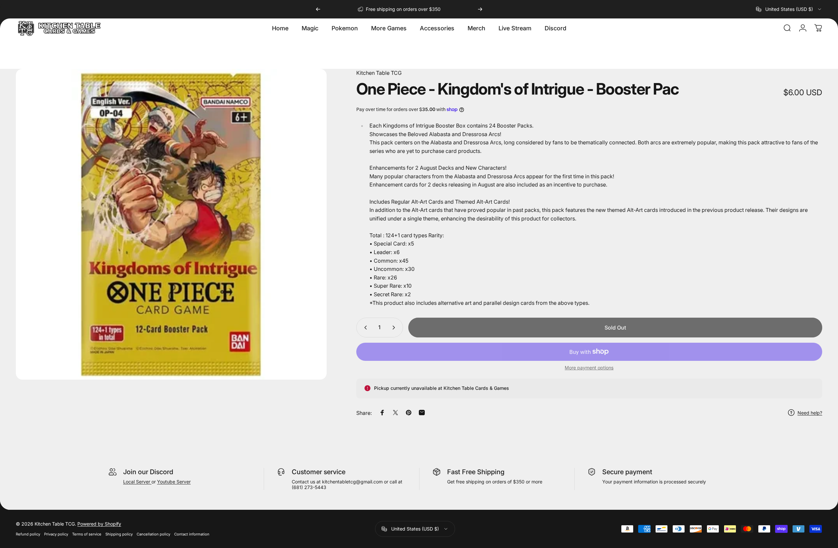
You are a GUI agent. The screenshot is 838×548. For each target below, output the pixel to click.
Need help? (809, 412)
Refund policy (28, 534)
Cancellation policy (153, 534)
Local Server (137, 481)
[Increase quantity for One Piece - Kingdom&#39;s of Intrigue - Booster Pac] (395, 327)
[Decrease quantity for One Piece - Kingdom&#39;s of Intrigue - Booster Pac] (364, 327)
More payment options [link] (589, 367)
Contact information (191, 534)
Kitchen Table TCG (379, 73)
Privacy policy (56, 534)
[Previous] (318, 9)
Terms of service (86, 534)
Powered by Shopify (99, 524)
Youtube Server (174, 481)
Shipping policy (119, 534)
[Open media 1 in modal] (171, 224)
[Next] (480, 9)
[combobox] (789, 9)
